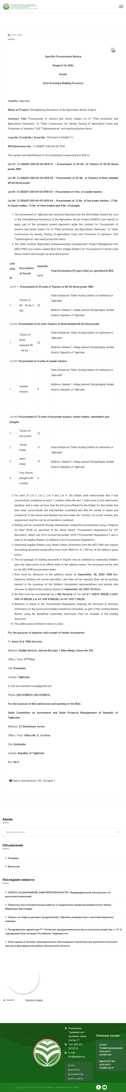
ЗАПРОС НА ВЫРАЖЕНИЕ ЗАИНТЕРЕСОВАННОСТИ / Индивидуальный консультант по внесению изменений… (58, 894)
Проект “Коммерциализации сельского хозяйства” (110, 1050)
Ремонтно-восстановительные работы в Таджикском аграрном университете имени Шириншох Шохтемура (58, 906)
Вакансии (14, 866)
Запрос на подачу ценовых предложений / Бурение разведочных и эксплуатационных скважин (59, 919)
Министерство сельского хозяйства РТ (107, 1064)
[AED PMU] (20, 6)
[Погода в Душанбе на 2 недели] (34, 1000)
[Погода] (8, 1000)
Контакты (74, 1069)
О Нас (71, 1065)
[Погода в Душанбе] (23, 977)
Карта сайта (75, 1078)
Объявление (76, 1074)
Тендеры (13, 858)
